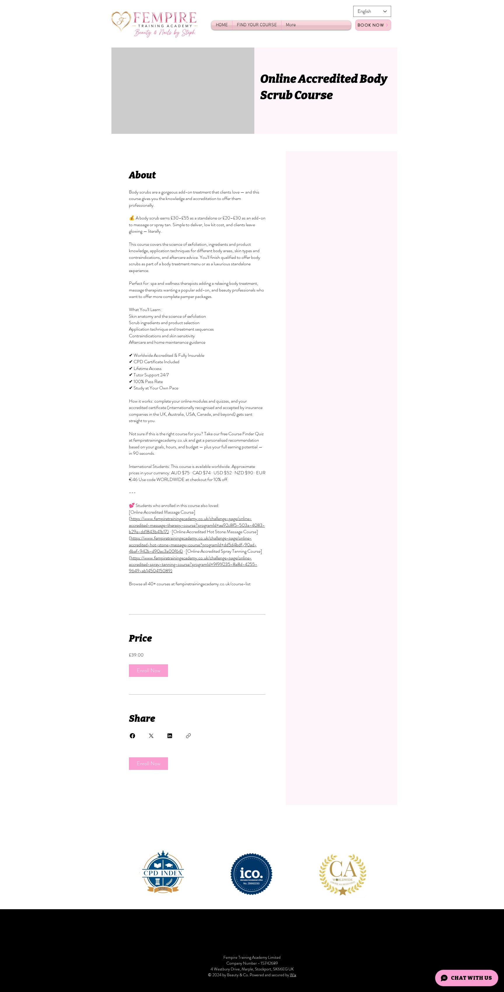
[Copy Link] (188, 735)
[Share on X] (151, 735)
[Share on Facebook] (132, 735)
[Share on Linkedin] (169, 735)
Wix (293, 975)
